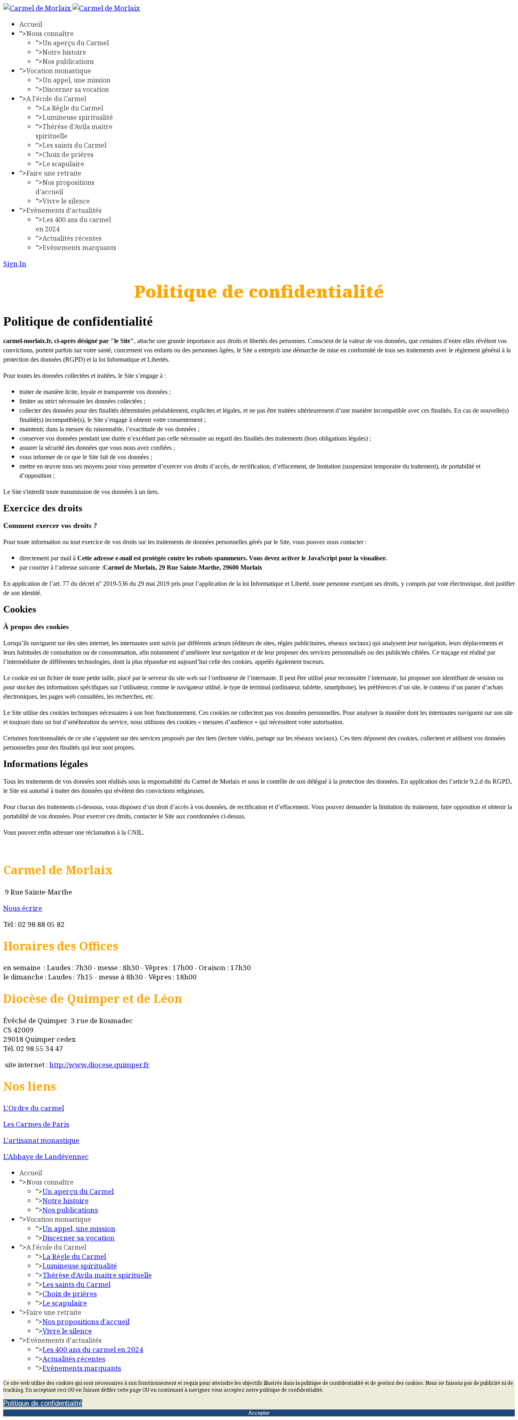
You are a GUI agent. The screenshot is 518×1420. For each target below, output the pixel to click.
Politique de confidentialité (42, 1403)
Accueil (30, 24)
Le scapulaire (63, 163)
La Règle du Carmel (72, 108)
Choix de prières (67, 154)
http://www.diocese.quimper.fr (99, 1064)
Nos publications (68, 61)
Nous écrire (22, 908)
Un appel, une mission (76, 80)
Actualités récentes (72, 238)
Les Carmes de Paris (36, 1124)
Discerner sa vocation (75, 89)
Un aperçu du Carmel (75, 42)
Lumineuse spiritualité (77, 117)
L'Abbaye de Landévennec (46, 1156)
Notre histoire (64, 52)
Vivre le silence (66, 201)
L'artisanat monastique (41, 1140)
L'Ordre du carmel (33, 1108)
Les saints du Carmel (74, 145)
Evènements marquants (79, 247)
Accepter (259, 1413)
